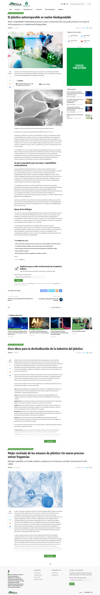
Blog (10, 13)
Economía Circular (18, 13)
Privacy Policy (56, 283)
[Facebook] (73, 36)
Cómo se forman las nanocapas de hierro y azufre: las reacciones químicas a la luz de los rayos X (38, 243)
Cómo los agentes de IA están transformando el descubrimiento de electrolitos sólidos (36, 248)
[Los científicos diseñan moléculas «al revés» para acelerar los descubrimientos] (88, 101)
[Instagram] (73, 41)
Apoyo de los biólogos (45, 84)
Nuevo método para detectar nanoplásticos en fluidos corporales (30, 253)
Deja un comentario (56, 307)
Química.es (22, 259)
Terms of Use (31, 283)
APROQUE (10, 27)
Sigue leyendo (50, 441)
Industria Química (81, 324)
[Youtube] (86, 41)
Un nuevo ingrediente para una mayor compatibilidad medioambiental (25, 84)
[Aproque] (19, 4)
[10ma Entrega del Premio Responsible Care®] (88, 116)
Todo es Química (72, 96)
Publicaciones (76, 325)
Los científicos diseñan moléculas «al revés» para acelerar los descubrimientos (34, 246)
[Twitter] (86, 36)
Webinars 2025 (70, 118)
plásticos (35, 71)
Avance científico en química (22, 251)
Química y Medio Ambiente (78, 327)
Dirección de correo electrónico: (23, 274)
